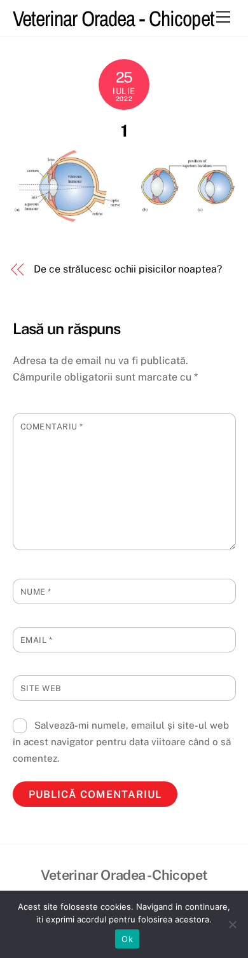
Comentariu (51, 426)
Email (36, 640)
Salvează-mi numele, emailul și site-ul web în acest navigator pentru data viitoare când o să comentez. (122, 742)
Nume (36, 592)
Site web (41, 688)
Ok (127, 939)
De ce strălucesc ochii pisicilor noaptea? (128, 269)
